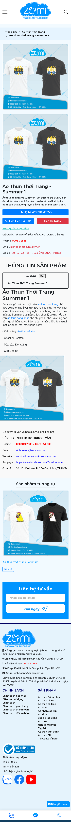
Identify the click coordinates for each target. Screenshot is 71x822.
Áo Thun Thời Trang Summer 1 (27, 283)
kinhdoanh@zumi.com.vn (25, 246)
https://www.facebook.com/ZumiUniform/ (39, 462)
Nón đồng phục (47, 724)
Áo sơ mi (43, 707)
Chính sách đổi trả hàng (16, 713)
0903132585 (35, 212)
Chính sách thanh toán (15, 709)
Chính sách (8, 702)
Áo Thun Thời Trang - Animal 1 (20, 562)
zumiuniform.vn (25, 456)
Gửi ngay (32, 609)
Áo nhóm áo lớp (47, 710)
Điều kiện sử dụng (12, 699)
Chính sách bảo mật (14, 695)
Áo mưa (42, 721)
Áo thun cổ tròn (26, 331)
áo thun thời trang (47, 304)
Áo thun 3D (44, 735)
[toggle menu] (4, 12)
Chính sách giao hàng (15, 706)
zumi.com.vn (48, 456)
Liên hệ (8, 569)
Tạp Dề (42, 728)
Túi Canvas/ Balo (47, 738)
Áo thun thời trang (48, 731)
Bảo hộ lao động (47, 717)
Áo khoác (43, 714)
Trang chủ (11, 31)
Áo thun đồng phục (49, 697)
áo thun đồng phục (18, 318)
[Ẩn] (42, 276)
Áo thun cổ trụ (46, 700)
